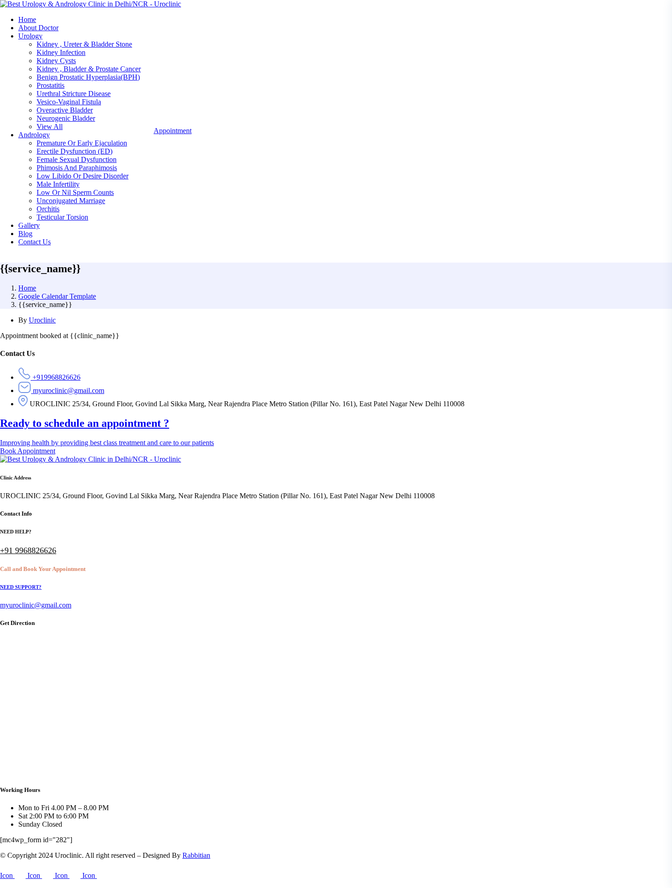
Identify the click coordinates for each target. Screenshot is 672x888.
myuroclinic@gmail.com (35, 605)
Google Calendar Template (57, 296)
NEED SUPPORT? (21, 587)
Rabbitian (196, 855)
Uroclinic (42, 320)
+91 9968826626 (28, 550)
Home (27, 288)
